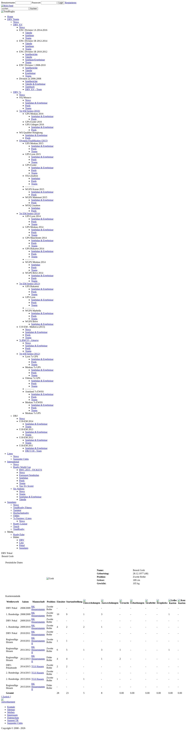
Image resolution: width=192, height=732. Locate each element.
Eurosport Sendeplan (29, 475)
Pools (27, 105)
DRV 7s (17, 92)
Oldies (16, 515)
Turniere (17, 510)
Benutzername (8, 2)
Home (10, 16)
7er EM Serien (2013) (29, 283)
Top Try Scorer (26, 486)
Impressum (12, 715)
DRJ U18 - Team (33, 451)
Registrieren (70, 2)
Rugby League (20, 523)
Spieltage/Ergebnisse (35, 59)
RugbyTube (18, 534)
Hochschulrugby (21, 513)
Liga (21, 542)
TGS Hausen (37, 666)
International (13, 461)
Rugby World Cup (22, 467)
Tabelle (28, 32)
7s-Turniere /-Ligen (22, 518)
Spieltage (29, 35)
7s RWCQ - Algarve (29, 340)
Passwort (36, 2)
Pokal (22, 545)
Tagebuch (29, 86)
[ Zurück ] (6, 696)
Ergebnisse (30, 73)
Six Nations (18, 488)
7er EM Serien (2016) (29, 111)
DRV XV (17, 24)
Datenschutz (13, 717)
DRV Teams (13, 19)
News (16, 22)
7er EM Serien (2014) (29, 213)
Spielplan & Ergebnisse (36, 103)
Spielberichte (31, 54)
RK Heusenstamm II (38, 641)
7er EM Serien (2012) (29, 354)
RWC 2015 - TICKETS (30, 470)
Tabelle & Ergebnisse (35, 84)
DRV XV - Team (33, 89)
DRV (21, 540)
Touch (16, 526)
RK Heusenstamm (38, 608)
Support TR (12, 720)
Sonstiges (11, 502)
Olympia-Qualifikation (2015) (33, 140)
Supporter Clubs (21, 459)
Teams (28, 38)
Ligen (10, 453)
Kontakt (11, 707)
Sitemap (11, 709)
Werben (11, 712)
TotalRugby (18, 529)
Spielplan (35, 178)
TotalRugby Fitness (22, 507)
